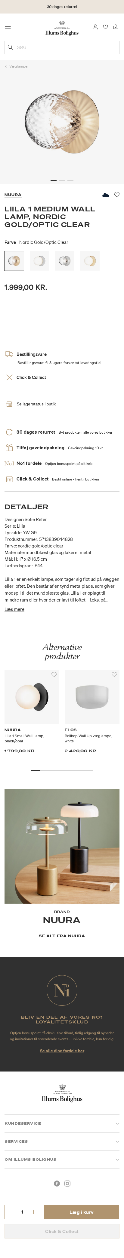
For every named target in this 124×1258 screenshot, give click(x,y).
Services (16, 1141)
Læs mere (14, 609)
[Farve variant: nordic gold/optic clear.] (14, 261)
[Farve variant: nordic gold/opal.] (90, 261)
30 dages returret (62, 6)
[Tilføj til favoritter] (54, 675)
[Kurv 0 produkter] (115, 26)
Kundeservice (23, 1123)
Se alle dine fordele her (62, 1050)
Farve (36, 242)
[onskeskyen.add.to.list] (105, 195)
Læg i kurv (82, 1212)
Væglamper (19, 66)
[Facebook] (57, 1184)
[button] (53, 180)
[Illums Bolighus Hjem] (62, 27)
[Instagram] (67, 1184)
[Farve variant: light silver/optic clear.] (64, 261)
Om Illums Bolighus (31, 1159)
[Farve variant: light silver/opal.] (39, 261)
